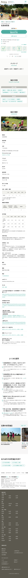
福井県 (3, 513)
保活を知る (3, 550)
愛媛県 (10, 532)
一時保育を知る (16, 550)
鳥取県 (3, 528)
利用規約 (15, 559)
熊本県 (3, 538)
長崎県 (17, 536)
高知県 (17, 532)
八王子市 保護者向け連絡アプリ (18, 465)
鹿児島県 (3, 540)
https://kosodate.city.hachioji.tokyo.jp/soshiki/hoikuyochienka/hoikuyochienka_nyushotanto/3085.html (14, 323)
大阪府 (3, 522)
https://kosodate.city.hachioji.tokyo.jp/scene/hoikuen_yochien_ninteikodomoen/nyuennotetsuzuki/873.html (14, 305)
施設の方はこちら (17, 569)
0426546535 (5, 275)
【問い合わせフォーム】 (7, 412)
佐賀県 (10, 536)
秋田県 (10, 497)
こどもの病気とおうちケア (18, 552)
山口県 (10, 530)
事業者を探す (4, 545)
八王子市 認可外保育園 (6, 465)
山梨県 (10, 513)
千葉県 (3, 505)
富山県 (10, 511)
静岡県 (17, 517)
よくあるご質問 (4, 561)
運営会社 (15, 561)
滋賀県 (3, 524)
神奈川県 (10, 503)
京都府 (17, 522)
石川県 (17, 511)
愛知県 (3, 517)
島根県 (10, 528)
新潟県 (3, 511)
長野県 (17, 513)
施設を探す (4, 492)
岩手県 (17, 495)
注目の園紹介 (4, 554)
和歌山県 (17, 524)
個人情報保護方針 (5, 563)
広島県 (3, 530)
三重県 (3, 519)
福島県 (3, 499)
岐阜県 (10, 517)
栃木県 (17, 505)
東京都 (3, 503)
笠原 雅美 (4, 287)
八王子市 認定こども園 (16, 462)
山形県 (17, 497)
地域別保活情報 (4, 552)
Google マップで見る (6, 154)
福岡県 (3, 536)
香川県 (3, 532)
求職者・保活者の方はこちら (6, 569)
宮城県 (3, 497)
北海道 (3, 495)
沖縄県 (10, 540)
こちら (24, 378)
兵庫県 (10, 522)
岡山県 (17, 528)
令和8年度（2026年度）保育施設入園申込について (13, 315)
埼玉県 (17, 503)
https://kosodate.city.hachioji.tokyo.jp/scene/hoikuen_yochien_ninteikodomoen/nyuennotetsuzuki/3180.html (14, 295)
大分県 (10, 538)
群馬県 (3, 507)
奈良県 (10, 524)
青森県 (10, 495)
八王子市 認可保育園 (6, 462)
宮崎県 (17, 538)
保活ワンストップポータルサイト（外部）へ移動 (12, 329)
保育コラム (4, 548)
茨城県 (10, 505)
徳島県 (17, 530)
